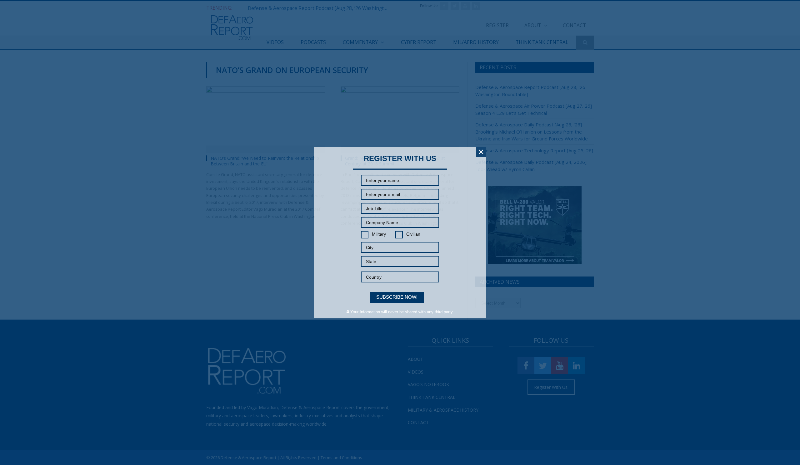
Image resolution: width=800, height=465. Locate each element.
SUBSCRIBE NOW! (397, 297)
